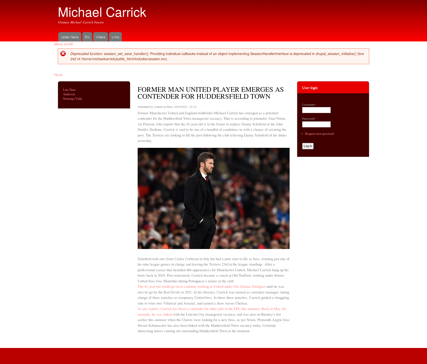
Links (115, 36)
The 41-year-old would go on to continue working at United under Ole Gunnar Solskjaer (201, 286)
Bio (87, 36)
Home (58, 74)
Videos (101, 36)
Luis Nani (69, 90)
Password (309, 119)
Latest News (70, 36)
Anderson (69, 94)
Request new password (319, 134)
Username (309, 105)
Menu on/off (63, 43)
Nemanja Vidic (73, 98)
